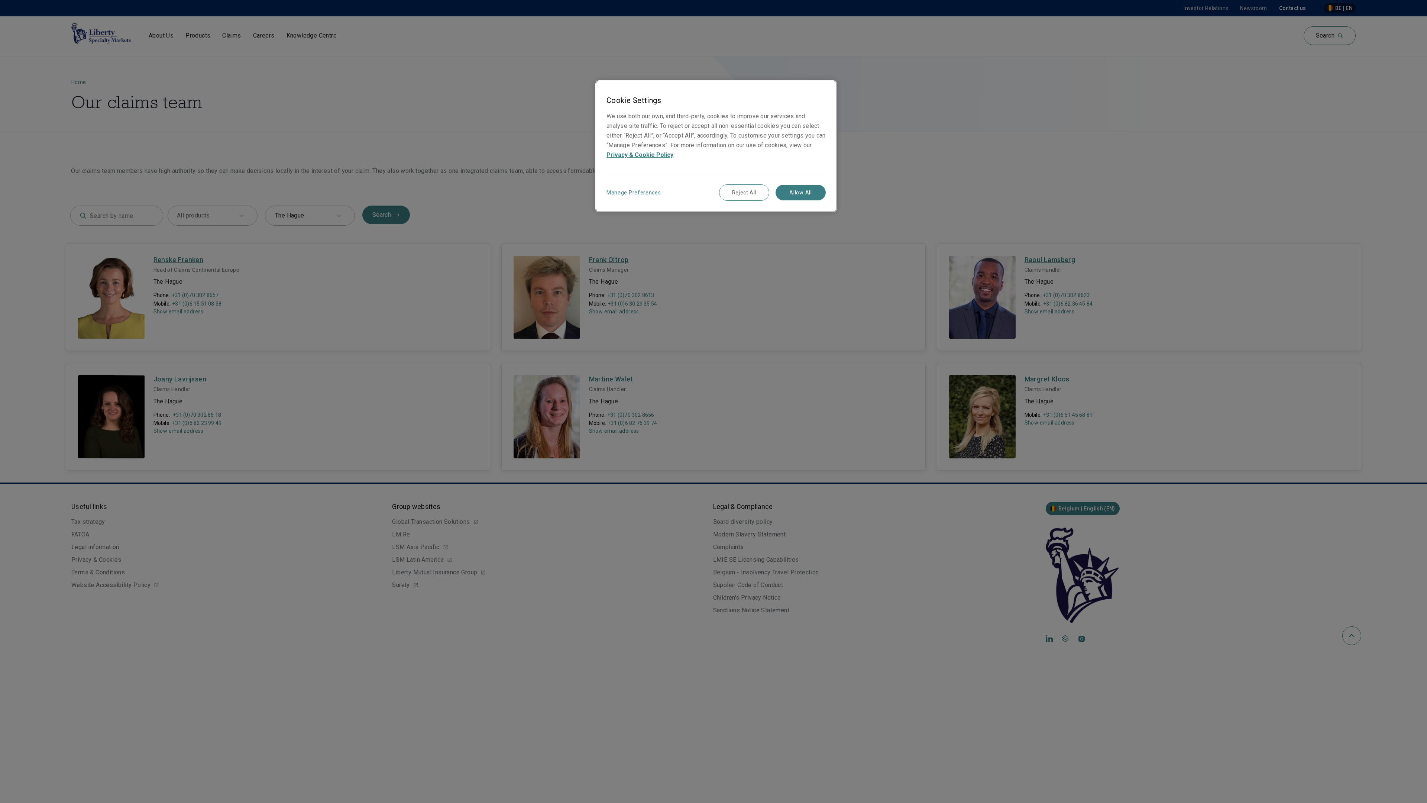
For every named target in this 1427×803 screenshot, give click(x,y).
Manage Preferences (633, 193)
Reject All (744, 193)
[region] (716, 146)
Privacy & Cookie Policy (639, 154)
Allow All (800, 193)
